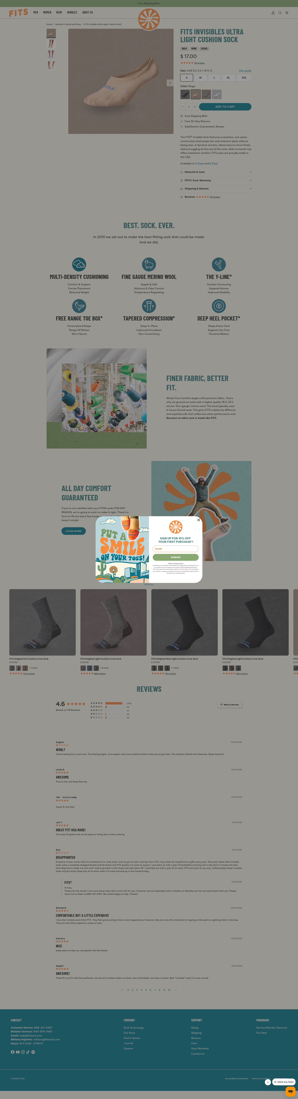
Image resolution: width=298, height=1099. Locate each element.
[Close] (198, 520)
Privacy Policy (184, 569)
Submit (176, 557)
